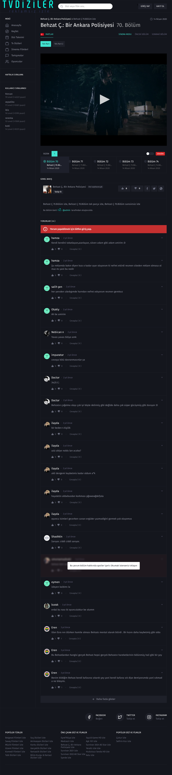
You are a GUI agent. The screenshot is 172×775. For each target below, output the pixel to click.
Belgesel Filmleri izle (15, 737)
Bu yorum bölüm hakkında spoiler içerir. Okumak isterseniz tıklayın (103, 565)
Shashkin (56, 536)
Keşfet (14, 31)
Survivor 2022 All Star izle (73, 754)
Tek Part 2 (58, 44)
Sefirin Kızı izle (123, 741)
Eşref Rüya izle (68, 737)
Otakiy (55, 309)
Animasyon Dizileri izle (41, 741)
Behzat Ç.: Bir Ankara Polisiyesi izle (71, 745)
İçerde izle (66, 757)
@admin (66, 210)
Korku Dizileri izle (39, 744)
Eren (54, 627)
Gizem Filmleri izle (14, 748)
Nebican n (57, 332)
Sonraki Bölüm (159, 34)
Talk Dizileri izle (13, 755)
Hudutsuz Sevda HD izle (98, 751)
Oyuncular (16, 61)
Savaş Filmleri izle (14, 741)
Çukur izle (121, 737)
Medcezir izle (67, 741)
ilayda (55, 423)
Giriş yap (145, 6)
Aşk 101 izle (91, 741)
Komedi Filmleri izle (15, 751)
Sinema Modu (125, 34)
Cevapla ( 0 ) (75, 249)
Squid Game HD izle (95, 737)
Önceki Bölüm (141, 34)
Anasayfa (16, 25)
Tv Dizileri (16, 43)
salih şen (56, 286)
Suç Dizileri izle (38, 737)
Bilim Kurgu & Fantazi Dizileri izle (41, 756)
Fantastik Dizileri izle (40, 751)
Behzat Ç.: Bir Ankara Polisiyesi (55, 19)
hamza (55, 238)
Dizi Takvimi (17, 37)
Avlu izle (90, 755)
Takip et (58, 192)
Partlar (49, 34)
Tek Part (45, 44)
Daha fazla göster (105, 699)
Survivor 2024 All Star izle (98, 744)
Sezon (46, 153)
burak (54, 604)
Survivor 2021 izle (69, 750)
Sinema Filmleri (19, 49)
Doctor (55, 377)
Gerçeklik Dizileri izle (40, 748)
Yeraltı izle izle (93, 748)
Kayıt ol (160, 6)
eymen (55, 582)
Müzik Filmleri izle (14, 744)
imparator (57, 354)
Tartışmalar (17, 55)
